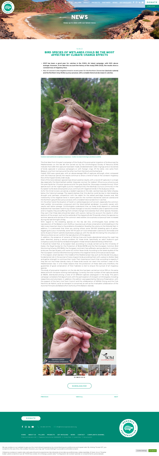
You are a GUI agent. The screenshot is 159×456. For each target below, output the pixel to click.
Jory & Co (89, 437)
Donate (152, 2)
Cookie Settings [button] (141, 450)
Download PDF (79, 386)
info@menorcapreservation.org (66, 427)
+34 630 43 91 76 (45, 427)
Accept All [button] (153, 450)
